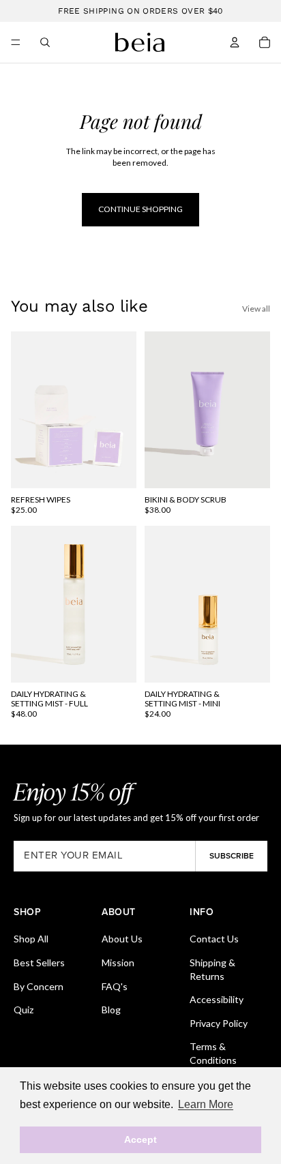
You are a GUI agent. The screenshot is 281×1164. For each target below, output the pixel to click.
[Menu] (15, 42)
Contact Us (214, 938)
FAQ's (115, 986)
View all (256, 308)
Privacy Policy (219, 1023)
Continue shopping (140, 209)
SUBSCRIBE (231, 856)
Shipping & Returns (212, 969)
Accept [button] (140, 1139)
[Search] (45, 42)
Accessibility (216, 999)
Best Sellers (39, 962)
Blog (111, 1009)
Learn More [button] (205, 1104)
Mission (118, 962)
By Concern (38, 986)
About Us (122, 938)
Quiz (23, 1009)
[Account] (235, 42)
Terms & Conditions (213, 1053)
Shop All (31, 938)
